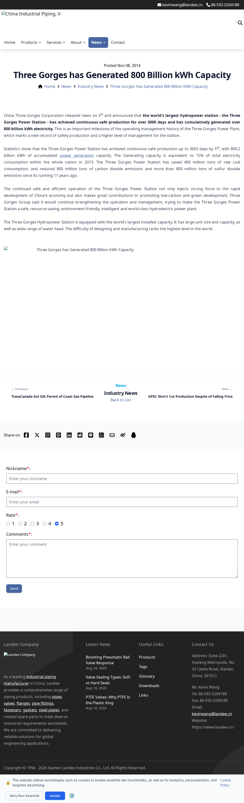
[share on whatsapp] (101, 435)
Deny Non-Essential (24, 796)
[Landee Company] (37, 660)
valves (9, 703)
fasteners (12, 710)
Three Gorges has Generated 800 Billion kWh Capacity (159, 86)
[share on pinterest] (58, 435)
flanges (23, 703)
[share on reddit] (79, 435)
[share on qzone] (133, 435)
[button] (41, 42)
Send (14, 588)
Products (29, 42)
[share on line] (90, 435)
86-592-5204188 (225, 4)
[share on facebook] (26, 435)
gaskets (30, 710)
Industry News (91, 86)
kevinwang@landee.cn (182, 4)
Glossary (147, 676)
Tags (143, 666)
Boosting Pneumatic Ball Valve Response (108, 659)
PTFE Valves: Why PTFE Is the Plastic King (108, 699)
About (76, 42)
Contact (118, 42)
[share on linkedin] (69, 435)
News (96, 42)
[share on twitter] (37, 435)
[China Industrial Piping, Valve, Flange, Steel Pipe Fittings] (31, 23)
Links (143, 695)
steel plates (49, 710)
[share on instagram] (47, 435)
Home (9, 42)
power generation (77, 155)
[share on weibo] (122, 435)
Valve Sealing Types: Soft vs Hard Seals (108, 679)
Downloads (149, 685)
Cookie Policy (225, 782)
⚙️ (72, 795)
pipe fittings (43, 703)
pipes (57, 696)
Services (54, 42)
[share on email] (112, 435)
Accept (55, 796)
